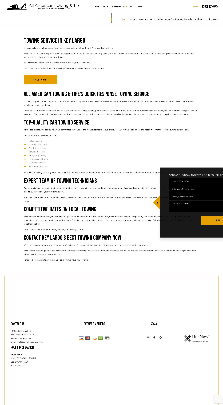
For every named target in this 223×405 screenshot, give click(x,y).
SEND (197, 220)
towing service (106, 101)
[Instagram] (148, 338)
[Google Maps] (161, 338)
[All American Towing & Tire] (17, 7)
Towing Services (118, 6)
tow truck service (62, 48)
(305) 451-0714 (210, 7)
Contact (140, 6)
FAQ (131, 6)
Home (97, 6)
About (105, 6)
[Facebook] (154, 338)
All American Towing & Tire (55, 6)
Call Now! (40, 79)
